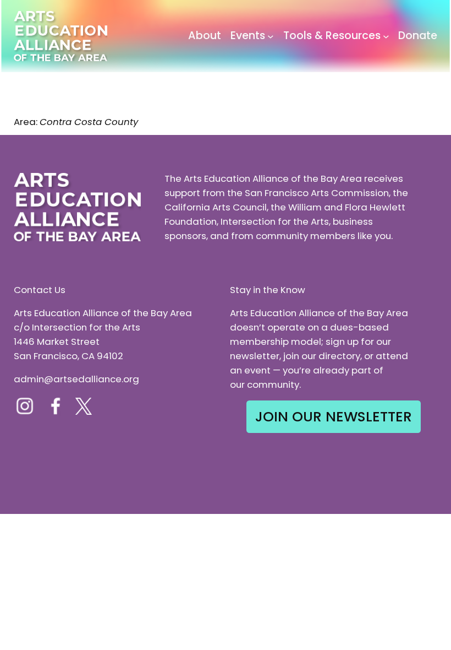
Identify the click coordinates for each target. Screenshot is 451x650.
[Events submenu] (270, 36)
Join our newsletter (333, 416)
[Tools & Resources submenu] (386, 36)
